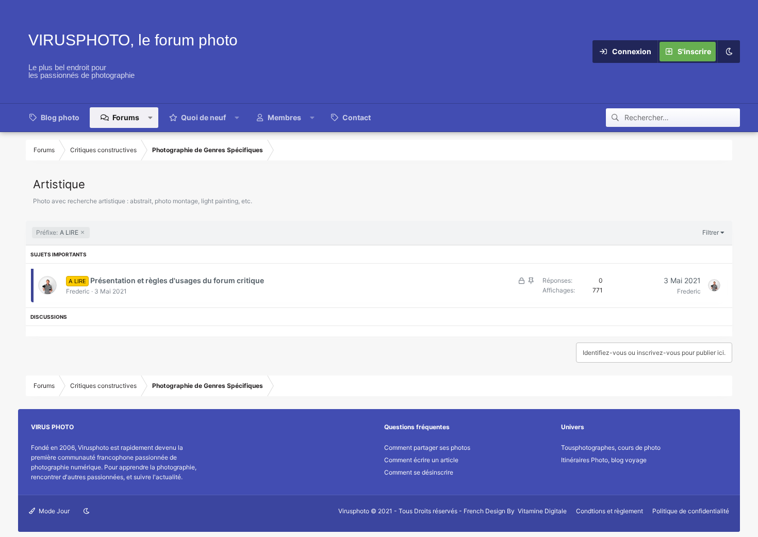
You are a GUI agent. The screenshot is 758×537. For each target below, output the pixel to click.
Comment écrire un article (421, 460)
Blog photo (60, 117)
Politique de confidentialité (690, 511)
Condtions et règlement (609, 511)
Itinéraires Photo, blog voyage (604, 460)
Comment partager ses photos (427, 447)
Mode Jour (53, 511)
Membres (284, 117)
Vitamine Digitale (542, 511)
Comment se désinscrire (418, 472)
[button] (150, 117)
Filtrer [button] (710, 232)
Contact (356, 117)
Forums (125, 117)
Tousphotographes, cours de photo (611, 447)
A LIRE (57, 232)
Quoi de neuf (203, 117)
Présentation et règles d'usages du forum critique (177, 280)
